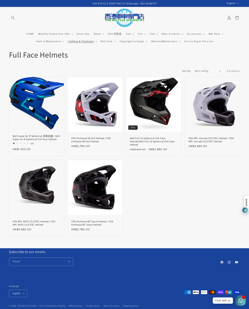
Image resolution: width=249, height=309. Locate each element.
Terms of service (111, 306)
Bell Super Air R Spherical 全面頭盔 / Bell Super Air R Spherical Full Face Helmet (36, 137)
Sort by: (186, 71)
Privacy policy (93, 306)
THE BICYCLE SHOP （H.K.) (31, 306)
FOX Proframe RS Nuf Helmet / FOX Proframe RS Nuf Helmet (91, 140)
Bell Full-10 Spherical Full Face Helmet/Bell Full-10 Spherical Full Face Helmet (152, 141)
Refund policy (76, 306)
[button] (13, 18)
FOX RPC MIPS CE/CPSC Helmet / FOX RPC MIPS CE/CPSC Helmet (34, 223)
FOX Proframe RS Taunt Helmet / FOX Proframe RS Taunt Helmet (92, 223)
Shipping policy (131, 306)
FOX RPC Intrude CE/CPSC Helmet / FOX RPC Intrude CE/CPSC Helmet (211, 140)
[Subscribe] (69, 262)
